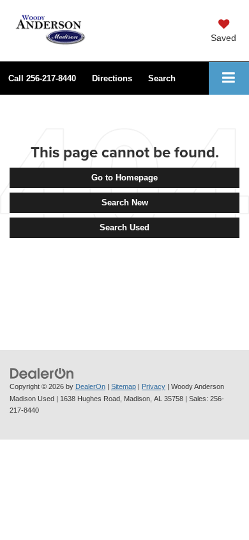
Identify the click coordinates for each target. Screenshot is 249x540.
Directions (112, 78)
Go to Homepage (124, 177)
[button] (42, 78)
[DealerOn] (42, 372)
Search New (125, 202)
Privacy (153, 386)
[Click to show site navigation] (229, 78)
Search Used (124, 227)
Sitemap (123, 386)
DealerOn (90, 386)
